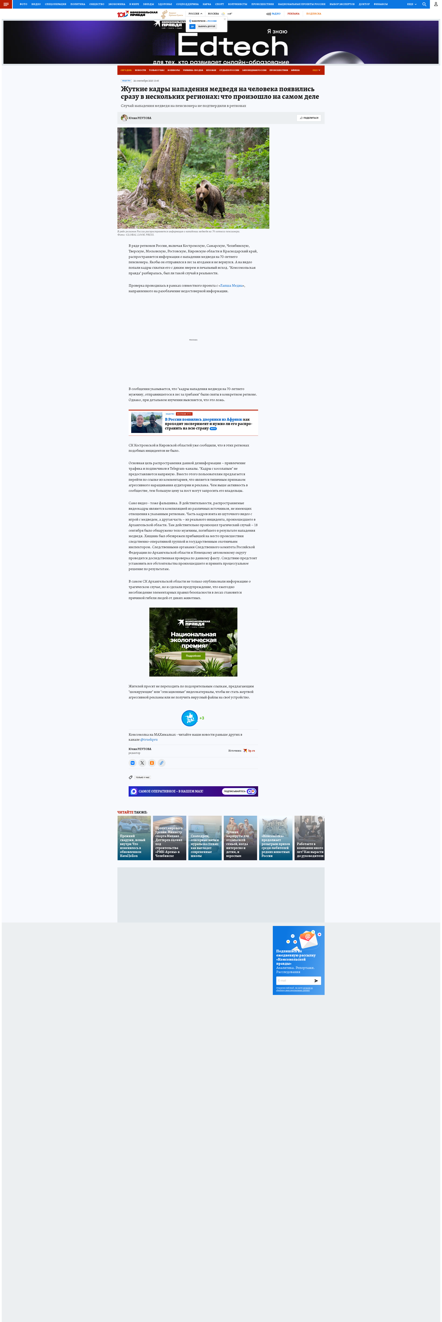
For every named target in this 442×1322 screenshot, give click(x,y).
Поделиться (311, 118)
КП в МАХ (211, 70)
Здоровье (165, 4)
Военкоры (174, 70)
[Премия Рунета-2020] (170, 14)
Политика (77, 4)
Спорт (219, 4)
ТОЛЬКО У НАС (143, 777)
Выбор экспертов (342, 4)
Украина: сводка (193, 70)
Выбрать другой (206, 26)
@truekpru (149, 739)
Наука (207, 4)
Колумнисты (237, 4)
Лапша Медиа (231, 285)
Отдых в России (229, 70)
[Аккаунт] (436, 4)
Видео (36, 4)
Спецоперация (55, 4)
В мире (134, 4)
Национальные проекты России (301, 4)
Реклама (293, 13)
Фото (23, 4)
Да (192, 26)
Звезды (148, 4)
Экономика (116, 4)
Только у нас (157, 70)
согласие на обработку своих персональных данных (294, 989)
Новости (140, 70)
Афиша (295, 70)
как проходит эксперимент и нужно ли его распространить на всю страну (208, 424)
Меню (6, 4)
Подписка (313, 13)
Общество (96, 4)
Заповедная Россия (254, 70)
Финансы (381, 4)
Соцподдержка (187, 4)
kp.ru (251, 751)
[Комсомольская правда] (137, 13)
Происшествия (262, 4)
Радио (276, 13)
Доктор (364, 4)
